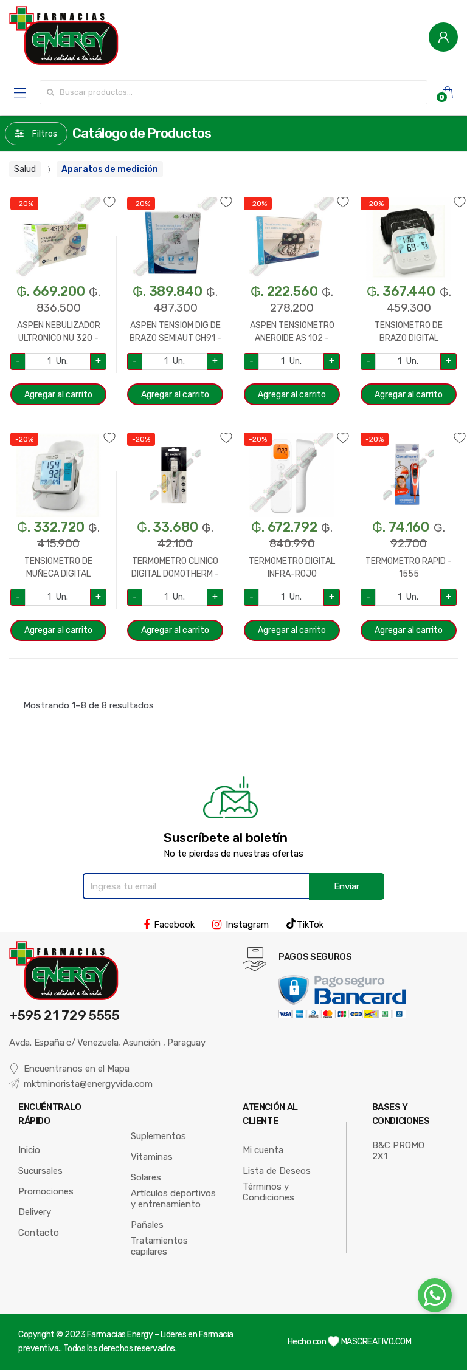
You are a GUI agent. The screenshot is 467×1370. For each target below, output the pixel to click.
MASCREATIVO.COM (375, 1342)
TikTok (310, 924)
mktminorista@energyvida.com (88, 1083)
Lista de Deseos (277, 1170)
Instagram (247, 924)
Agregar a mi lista (58, 195)
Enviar (346, 886)
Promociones (46, 1191)
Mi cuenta (263, 1150)
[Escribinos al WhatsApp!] (435, 1297)
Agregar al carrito (58, 394)
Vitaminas (152, 1156)
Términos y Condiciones (268, 1192)
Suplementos (158, 1136)
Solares (146, 1177)
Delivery (34, 1212)
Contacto (38, 1232)
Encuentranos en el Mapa (77, 1068)
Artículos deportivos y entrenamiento (173, 1199)
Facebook (174, 924)
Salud (25, 169)
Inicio (29, 1150)
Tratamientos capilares (159, 1246)
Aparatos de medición (109, 169)
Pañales (147, 1224)
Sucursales (40, 1170)
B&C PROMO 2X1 (398, 1151)
